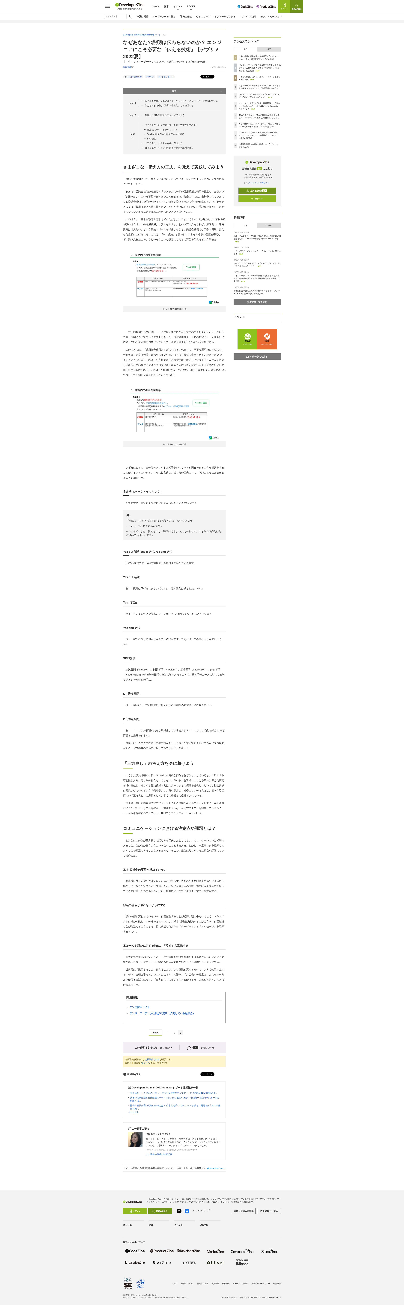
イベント (177, 6)
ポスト (208, 76)
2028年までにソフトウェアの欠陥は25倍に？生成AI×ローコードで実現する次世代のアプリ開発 (259, 116)
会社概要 (226, 1283)
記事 (166, 6)
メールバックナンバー (259, 182)
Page (132, 102)
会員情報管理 (202, 1283)
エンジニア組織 (248, 16)
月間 (269, 49)
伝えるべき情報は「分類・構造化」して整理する (169, 105)
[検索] (129, 16)
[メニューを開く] (107, 6)
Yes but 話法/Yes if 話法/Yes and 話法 (165, 134)
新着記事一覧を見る (257, 302)
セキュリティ (203, 16)
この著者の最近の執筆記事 (159, 1154)
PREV (155, 1032)
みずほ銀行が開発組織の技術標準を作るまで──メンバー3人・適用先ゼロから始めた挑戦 (259, 57)
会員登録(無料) (152, 1059)
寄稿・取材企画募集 (244, 1211)
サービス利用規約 (240, 1283)
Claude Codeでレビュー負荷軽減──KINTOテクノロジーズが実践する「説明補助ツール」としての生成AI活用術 (259, 135)
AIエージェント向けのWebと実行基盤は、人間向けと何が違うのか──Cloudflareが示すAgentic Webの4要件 (259, 106)
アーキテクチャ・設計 (164, 16)
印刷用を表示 (134, 1074)
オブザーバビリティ (225, 16)
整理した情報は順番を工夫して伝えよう (165, 115)
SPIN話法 (152, 138)
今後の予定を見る (259, 356)
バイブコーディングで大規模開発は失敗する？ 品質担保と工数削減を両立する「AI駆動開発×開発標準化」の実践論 (260, 68)
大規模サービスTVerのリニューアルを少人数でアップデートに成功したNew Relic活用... (173, 1092)
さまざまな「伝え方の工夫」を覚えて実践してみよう (171, 124)
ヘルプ (174, 1283)
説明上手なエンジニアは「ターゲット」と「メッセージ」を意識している (181, 100)
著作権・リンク (187, 1283)
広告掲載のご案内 (269, 1211)
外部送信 (277, 1283)
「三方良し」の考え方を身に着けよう (163, 143)
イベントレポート (165, 76)
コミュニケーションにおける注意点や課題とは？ (169, 147)
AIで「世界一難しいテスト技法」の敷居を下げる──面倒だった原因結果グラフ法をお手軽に (259, 125)
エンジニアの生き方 (133, 76)
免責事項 (215, 1283)
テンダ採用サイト (140, 1007)
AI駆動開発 (142, 16)
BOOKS (191, 6)
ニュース (155, 6)
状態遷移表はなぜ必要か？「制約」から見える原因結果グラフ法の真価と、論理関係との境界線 (259, 87)
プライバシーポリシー (260, 1283)
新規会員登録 (258, 190)
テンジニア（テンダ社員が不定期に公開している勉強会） (162, 1013)
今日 (245, 49)
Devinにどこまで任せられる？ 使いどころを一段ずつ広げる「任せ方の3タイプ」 (259, 95)
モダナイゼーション (271, 16)
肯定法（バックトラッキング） (162, 129)
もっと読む (133, 1112)
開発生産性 (186, 16)
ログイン (145, 1063)
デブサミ (150, 76)
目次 (174, 91)
